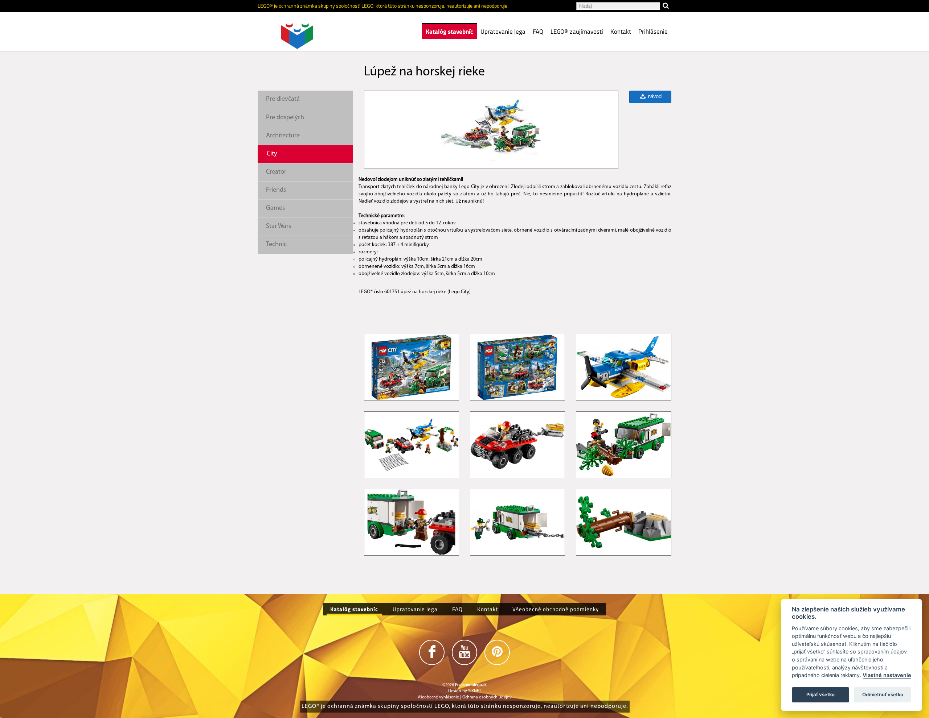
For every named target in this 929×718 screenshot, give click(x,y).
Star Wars (278, 226)
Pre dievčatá (283, 99)
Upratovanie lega (502, 31)
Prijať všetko (820, 695)
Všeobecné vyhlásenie (438, 697)
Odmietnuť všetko (882, 695)
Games (275, 208)
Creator (276, 172)
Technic (276, 244)
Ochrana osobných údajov (487, 697)
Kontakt (620, 31)
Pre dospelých (285, 118)
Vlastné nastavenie (887, 675)
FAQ (538, 31)
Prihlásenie (653, 31)
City (272, 154)
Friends (276, 190)
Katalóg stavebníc (449, 31)
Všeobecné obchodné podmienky (555, 609)
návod (654, 97)
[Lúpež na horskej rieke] (491, 129)
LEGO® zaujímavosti (577, 31)
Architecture (283, 136)
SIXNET (474, 691)
